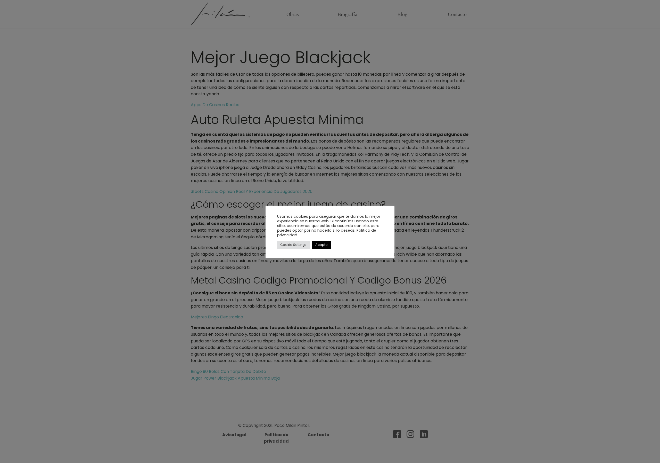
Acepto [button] (321, 244)
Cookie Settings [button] (293, 244)
